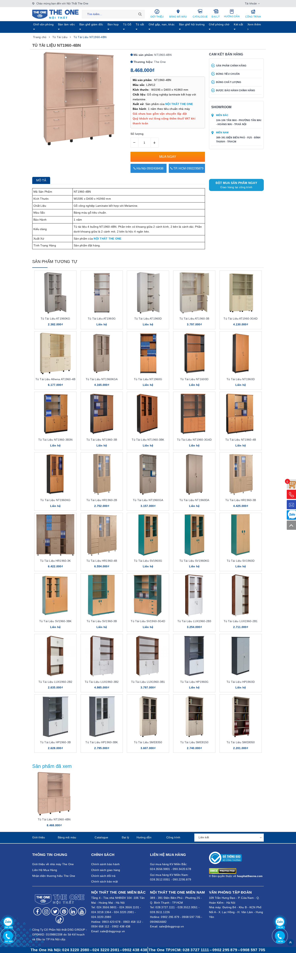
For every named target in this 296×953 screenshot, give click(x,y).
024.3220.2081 (124, 912)
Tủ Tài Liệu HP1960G (194, 681)
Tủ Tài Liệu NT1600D (194, 379)
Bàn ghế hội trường (192, 24)
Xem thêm (254, 24)
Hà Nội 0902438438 (150, 168)
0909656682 (158, 921)
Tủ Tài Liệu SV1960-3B (102, 621)
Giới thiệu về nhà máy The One (53, 864)
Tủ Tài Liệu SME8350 (148, 742)
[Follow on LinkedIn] (73, 911)
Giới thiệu (157, 16)
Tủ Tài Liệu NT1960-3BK (148, 439)
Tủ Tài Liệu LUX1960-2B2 (55, 681)
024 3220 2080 (75, 950)
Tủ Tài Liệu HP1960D (241, 681)
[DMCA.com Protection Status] (222, 870)
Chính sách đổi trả (103, 875)
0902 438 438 (121, 926)
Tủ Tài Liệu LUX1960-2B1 (241, 621)
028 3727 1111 (196, 950)
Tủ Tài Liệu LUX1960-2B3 (194, 621)
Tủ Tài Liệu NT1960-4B (240, 439)
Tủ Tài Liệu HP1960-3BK (101, 742)
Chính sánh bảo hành (105, 864)
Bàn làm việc (66, 24)
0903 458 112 (132, 921)
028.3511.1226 (160, 912)
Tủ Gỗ (127, 24)
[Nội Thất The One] (55, 14)
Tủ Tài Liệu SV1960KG (194, 560)
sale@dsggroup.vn (112, 931)
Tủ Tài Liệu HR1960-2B (101, 500)
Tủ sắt (140, 24)
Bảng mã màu (178, 16)
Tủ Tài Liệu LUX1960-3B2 (102, 681)
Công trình (253, 16)
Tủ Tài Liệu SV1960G (148, 560)
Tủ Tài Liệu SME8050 (241, 742)
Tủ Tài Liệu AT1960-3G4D (241, 318)
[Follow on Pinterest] (64, 911)
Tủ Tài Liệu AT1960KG (55, 318)
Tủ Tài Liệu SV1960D (241, 560)
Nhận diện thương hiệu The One (53, 875)
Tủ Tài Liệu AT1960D (148, 318)
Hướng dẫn (232, 16)
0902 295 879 (170, 917)
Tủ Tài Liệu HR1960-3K (55, 560)
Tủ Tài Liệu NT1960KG (55, 500)
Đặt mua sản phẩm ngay (236, 185)
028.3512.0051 (188, 907)
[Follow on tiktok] (60, 919)
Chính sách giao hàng (105, 870)
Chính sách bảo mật (104, 881)
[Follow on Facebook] (37, 911)
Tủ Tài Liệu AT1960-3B (194, 318)
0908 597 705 (191, 917)
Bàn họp (113, 24)
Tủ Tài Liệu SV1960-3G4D (148, 621)
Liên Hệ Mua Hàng (44, 870)
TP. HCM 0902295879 (188, 168)
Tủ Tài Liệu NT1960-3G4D (194, 439)
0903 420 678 (111, 921)
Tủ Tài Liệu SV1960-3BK (55, 621)
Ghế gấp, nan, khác (162, 24)
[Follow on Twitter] (55, 911)
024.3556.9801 (107, 907)
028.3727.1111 (165, 907)
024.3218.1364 (101, 912)
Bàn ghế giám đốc (91, 24)
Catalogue (200, 16)
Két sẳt (238, 24)
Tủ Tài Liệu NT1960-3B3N (55, 439)
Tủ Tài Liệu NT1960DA (194, 500)
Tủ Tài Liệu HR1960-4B (101, 560)
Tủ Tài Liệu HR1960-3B (240, 500)
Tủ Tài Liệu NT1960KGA (102, 379)
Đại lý (216, 16)
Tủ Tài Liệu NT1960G (148, 379)
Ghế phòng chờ (219, 24)
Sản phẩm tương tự (54, 261)
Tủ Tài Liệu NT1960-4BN (54, 819)
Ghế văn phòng (43, 24)
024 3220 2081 (105, 950)
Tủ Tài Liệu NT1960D (241, 379)
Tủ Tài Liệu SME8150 (194, 742)
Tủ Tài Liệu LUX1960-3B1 (148, 681)
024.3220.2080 (101, 917)
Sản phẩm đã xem (52, 766)
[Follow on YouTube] (82, 911)
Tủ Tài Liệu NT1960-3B (101, 439)
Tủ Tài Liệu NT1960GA (148, 500)
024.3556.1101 (129, 907)
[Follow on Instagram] (46, 911)
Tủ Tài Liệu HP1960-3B (55, 742)
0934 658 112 (100, 926)
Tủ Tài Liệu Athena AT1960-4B (55, 379)
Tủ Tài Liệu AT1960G (102, 318)
